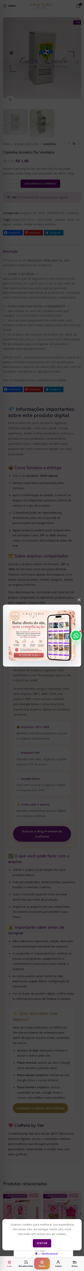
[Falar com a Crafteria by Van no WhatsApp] (76, 635)
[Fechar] (79, 600)
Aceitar (42, 1243)
